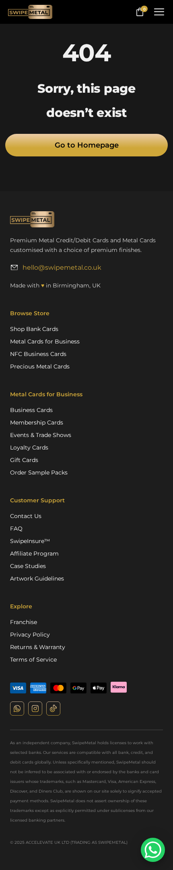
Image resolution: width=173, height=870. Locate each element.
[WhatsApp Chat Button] (153, 850)
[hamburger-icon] (159, 12)
